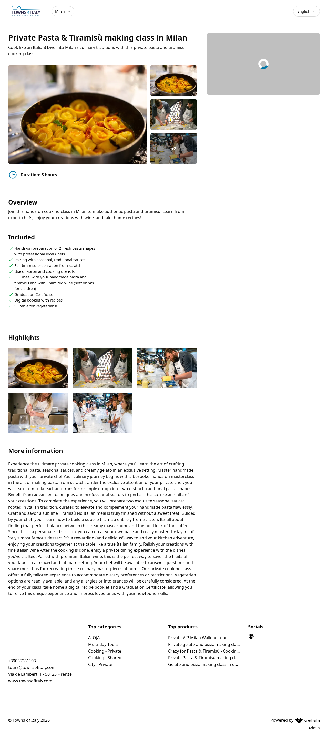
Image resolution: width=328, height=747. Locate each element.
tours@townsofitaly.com (32, 667)
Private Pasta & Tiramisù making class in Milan (204, 658)
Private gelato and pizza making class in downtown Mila (204, 644)
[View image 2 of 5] (173, 114)
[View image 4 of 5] (38, 413)
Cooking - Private (104, 651)
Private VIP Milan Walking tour (197, 638)
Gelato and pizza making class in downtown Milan (204, 664)
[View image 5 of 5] (103, 413)
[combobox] (306, 11)
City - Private (100, 664)
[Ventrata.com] (306, 720)
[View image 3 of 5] (167, 368)
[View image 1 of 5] (173, 80)
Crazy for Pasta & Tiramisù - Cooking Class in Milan (204, 651)
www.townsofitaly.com (30, 681)
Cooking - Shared (104, 658)
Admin (314, 727)
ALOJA (94, 638)
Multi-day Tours (103, 644)
